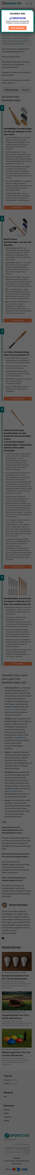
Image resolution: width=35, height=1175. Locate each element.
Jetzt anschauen (17, 28)
